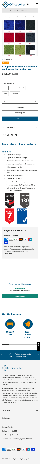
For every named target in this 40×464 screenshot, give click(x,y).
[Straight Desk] (10, 324)
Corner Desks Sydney (28, 334)
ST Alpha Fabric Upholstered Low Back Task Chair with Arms (22, 17)
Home (3, 17)
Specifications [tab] (27, 144)
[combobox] (20, 10)
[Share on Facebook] (12, 135)
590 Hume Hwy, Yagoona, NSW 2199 (21, 439)
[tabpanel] (20, 186)
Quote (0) (38, 346)
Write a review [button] (20, 296)
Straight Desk (10, 333)
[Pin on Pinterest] (16, 135)
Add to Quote (20, 113)
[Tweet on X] (8, 135)
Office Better (9, 459)
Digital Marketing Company (20, 459)
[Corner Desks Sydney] (28, 324)
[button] (32, 4)
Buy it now (20, 119)
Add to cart (20, 107)
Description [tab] (9, 144)
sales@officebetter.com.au (15, 435)
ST (3, 59)
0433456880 (12, 431)
